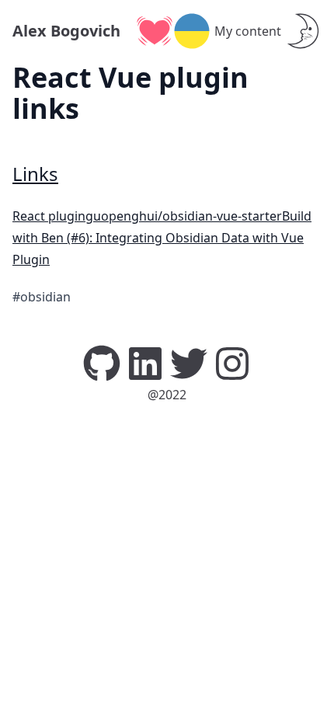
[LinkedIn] (145, 362)
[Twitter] (188, 362)
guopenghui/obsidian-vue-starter (183, 216)
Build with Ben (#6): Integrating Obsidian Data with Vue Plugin (161, 237)
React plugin (48, 216)
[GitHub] (101, 362)
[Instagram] (232, 362)
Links (35, 173)
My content (247, 31)
